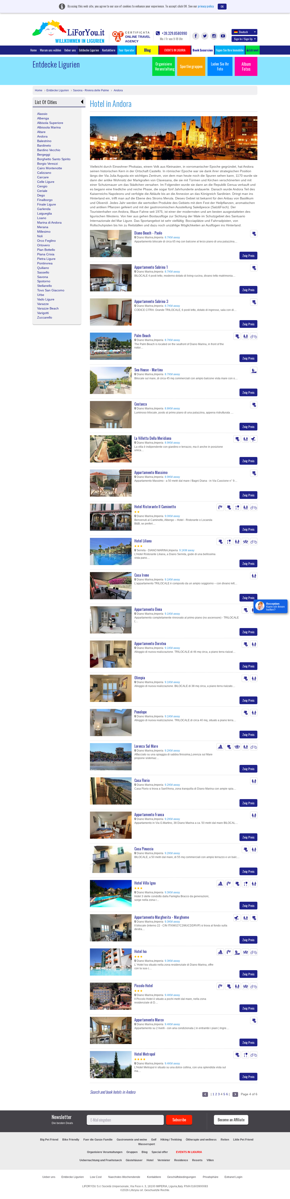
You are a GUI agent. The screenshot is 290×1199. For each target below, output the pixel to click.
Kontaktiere (108, 50)
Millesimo (44, 231)
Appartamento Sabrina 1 (151, 267)
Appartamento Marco (149, 1020)
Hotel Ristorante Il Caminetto (155, 506)
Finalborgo (45, 200)
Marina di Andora (49, 222)
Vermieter (163, 1160)
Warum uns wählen (50, 50)
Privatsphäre (210, 1177)
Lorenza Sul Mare (146, 746)
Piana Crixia (45, 254)
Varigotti (43, 313)
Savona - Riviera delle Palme (91, 90)
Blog (144, 1152)
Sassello (43, 272)
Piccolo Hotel (143, 985)
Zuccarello (44, 317)
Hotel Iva (140, 951)
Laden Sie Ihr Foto (220, 66)
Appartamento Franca (149, 814)
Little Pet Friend (243, 1139)
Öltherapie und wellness (201, 1139)
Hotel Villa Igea (145, 883)
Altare (41, 132)
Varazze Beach (48, 308)
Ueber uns (70, 50)
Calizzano (44, 172)
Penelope (140, 712)
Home (33, 50)
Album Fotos (246, 66)
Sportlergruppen (191, 66)
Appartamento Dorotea (150, 643)
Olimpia (139, 677)
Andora (118, 90)
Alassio (42, 114)
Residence (181, 1160)
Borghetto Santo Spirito (53, 159)
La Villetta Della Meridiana (152, 438)
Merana (42, 227)
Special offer (160, 1152)
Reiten (225, 1139)
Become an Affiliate (231, 1119)
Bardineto (44, 145)
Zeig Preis (248, 255)
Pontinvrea (45, 263)
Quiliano (43, 268)
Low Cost (96, 1177)
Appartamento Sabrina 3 (151, 301)
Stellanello (44, 286)
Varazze (43, 304)
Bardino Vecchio (48, 150)
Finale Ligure (46, 204)
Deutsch (243, 32)
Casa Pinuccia (143, 848)
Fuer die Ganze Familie (98, 1139)
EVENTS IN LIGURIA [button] (174, 50)
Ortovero (43, 245)
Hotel (150, 1160)
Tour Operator (126, 50)
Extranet (254, 50)
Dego (41, 195)
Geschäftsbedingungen (182, 1177)
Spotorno (43, 281)
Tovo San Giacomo (50, 290)
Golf (153, 1139)
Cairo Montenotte (49, 168)
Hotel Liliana (143, 541)
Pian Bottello (46, 249)
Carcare (43, 177)
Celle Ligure (45, 182)
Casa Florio (142, 780)
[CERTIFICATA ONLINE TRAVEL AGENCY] (118, 36)
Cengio (42, 186)
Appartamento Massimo (150, 472)
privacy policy (206, 6)
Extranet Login (233, 1177)
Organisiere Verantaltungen (104, 1152)
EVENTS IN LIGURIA (189, 1152)
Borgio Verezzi (47, 163)
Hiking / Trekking (171, 1139)
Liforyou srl (136, 1190)
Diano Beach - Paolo (148, 233)
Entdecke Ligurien (89, 50)
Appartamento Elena (148, 609)
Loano (41, 218)
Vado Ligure (45, 299)
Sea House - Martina (148, 369)
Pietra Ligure (46, 259)
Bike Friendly (70, 1139)
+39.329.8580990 (174, 33)
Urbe (40, 295)
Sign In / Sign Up (243, 39)
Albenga (43, 118)
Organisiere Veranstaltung (164, 66)
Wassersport (146, 1144)
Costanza (140, 404)
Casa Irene (141, 575)
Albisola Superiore (50, 123)
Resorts (197, 1160)
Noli (40, 236)
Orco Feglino (46, 240)
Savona (42, 277)
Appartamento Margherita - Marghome (161, 917)
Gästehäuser (134, 1160)
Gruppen (132, 1152)
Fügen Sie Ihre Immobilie (230, 50)
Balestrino (44, 141)
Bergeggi (43, 154)
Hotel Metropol (144, 1054)
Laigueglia (44, 213)
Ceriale (42, 191)
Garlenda (44, 209)
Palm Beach (142, 335)
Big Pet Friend (49, 1139)
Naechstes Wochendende (124, 1177)
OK (222, 6)
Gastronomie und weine (132, 1139)
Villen (210, 1160)
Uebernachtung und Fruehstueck (101, 1160)
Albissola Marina (49, 127)
